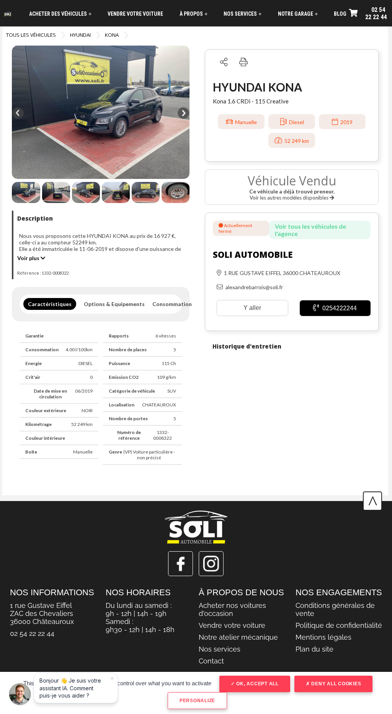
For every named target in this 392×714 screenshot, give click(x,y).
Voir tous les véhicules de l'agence (310, 230)
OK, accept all (257, 683)
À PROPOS (193, 14)
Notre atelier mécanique (238, 637)
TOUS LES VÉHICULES (31, 34)
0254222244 (339, 308)
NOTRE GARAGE (298, 14)
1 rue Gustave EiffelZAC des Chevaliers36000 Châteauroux (42, 613)
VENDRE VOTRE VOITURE (135, 14)
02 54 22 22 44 (376, 13)
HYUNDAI (80, 34)
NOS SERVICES (242, 14)
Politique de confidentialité (339, 625)
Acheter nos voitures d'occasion (232, 609)
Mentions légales (323, 637)
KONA (112, 34)
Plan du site (314, 649)
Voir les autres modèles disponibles (290, 198)
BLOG (340, 14)
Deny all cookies (335, 683)
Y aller (252, 308)
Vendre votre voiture (232, 625)
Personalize (197, 700)
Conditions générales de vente (335, 609)
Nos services (219, 649)
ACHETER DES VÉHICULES (60, 14)
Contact (211, 661)
